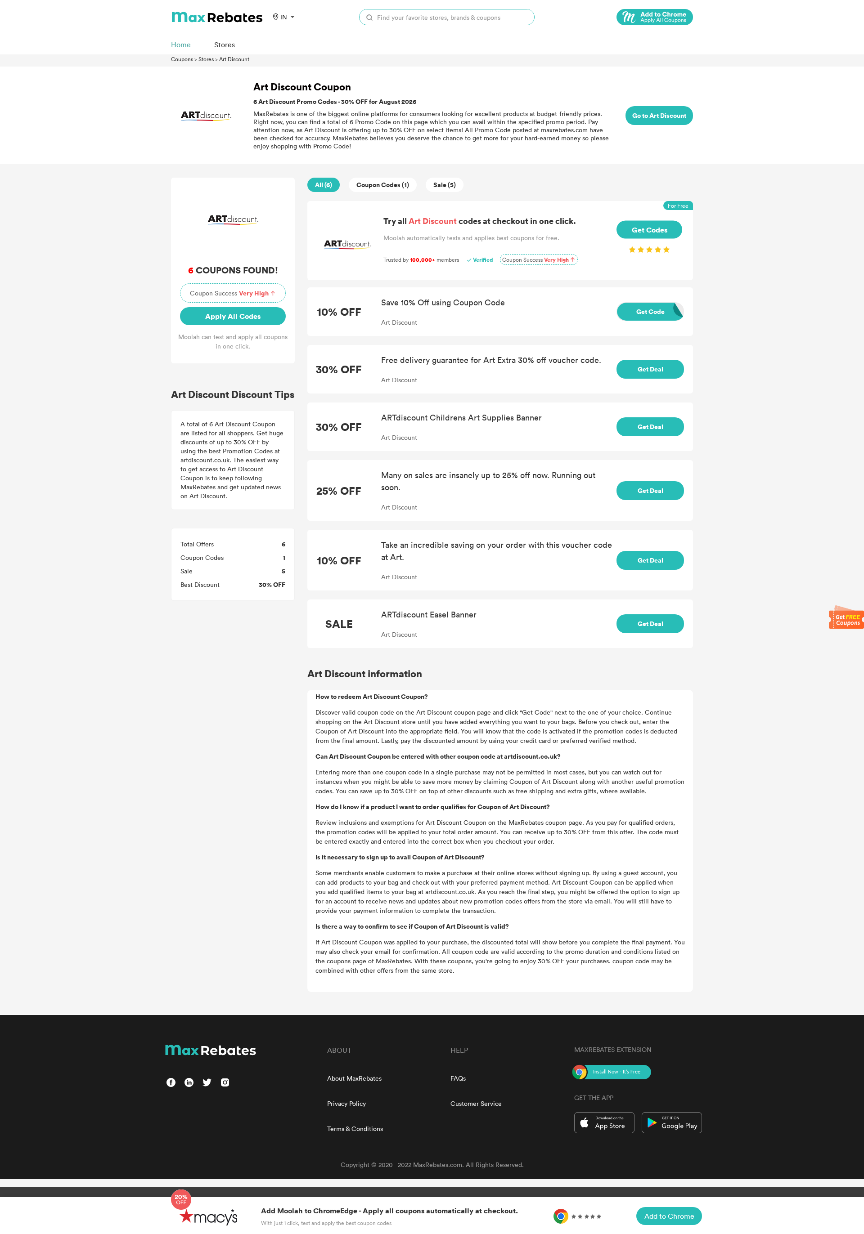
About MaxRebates (354, 1078)
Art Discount (234, 59)
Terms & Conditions (355, 1128)
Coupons (182, 59)
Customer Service (476, 1103)
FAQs (458, 1078)
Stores (206, 59)
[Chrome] (654, 17)
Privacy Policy (346, 1103)
